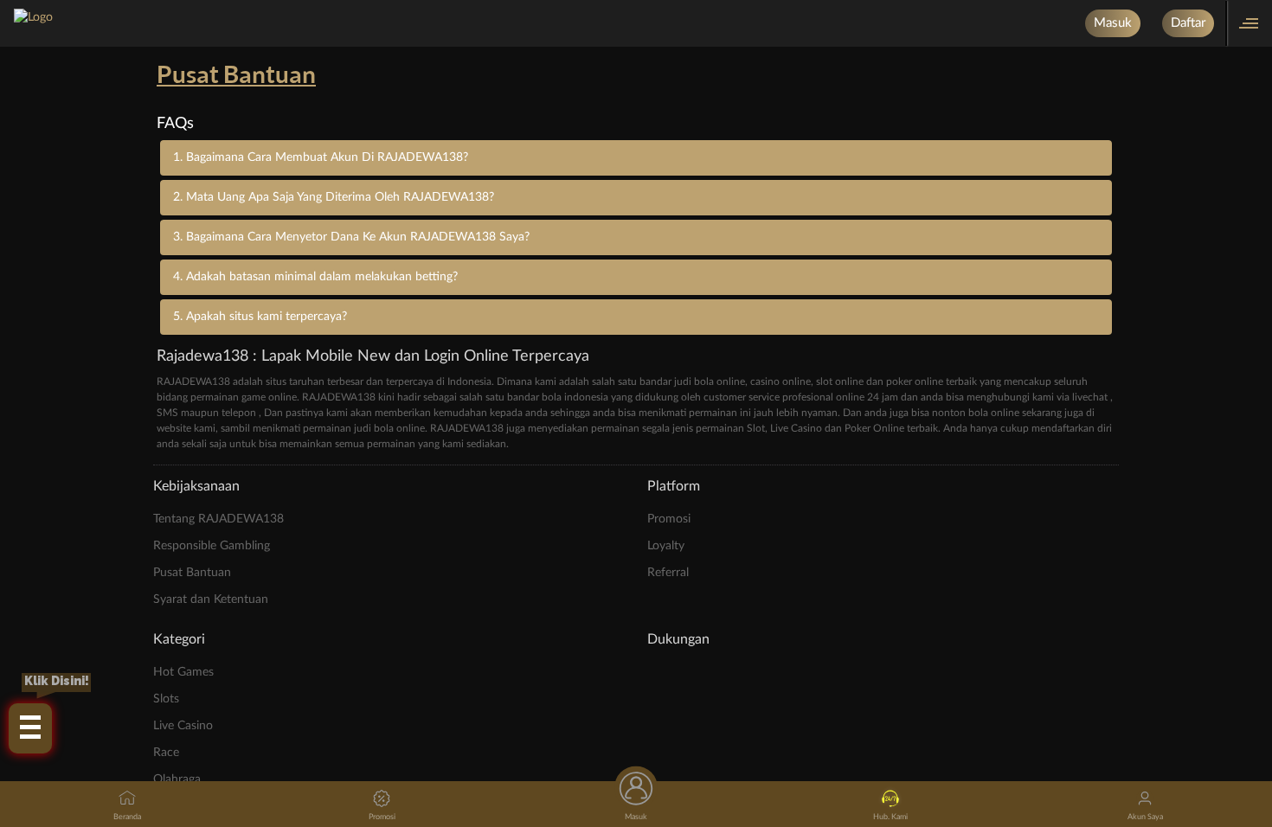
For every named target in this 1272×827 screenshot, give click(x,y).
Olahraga (177, 779)
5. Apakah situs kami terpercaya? (260, 317)
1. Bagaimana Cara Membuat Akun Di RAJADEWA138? (320, 157)
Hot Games (183, 672)
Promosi (669, 519)
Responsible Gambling (211, 546)
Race (166, 753)
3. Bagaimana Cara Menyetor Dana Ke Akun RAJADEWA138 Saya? (351, 237)
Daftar (1188, 22)
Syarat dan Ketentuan (210, 599)
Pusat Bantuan (192, 573)
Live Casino (183, 726)
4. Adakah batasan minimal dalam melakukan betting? (315, 277)
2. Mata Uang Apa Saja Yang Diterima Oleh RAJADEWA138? (333, 197)
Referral (668, 573)
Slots (166, 699)
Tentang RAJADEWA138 (218, 519)
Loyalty (665, 546)
